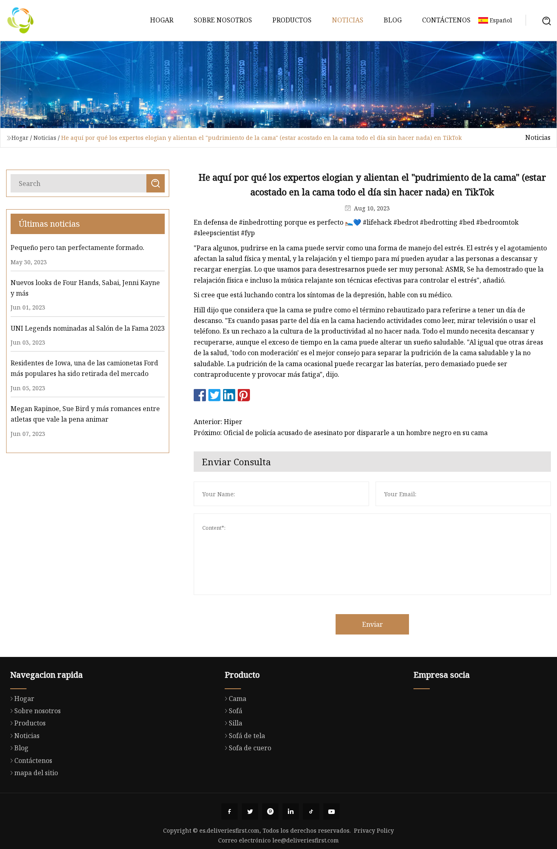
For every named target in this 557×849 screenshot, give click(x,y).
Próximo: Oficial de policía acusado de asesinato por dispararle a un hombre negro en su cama (341, 432)
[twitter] (250, 811)
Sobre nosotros (223, 19)
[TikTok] (311, 811)
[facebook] (229, 811)
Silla (235, 723)
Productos (292, 19)
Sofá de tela (247, 735)
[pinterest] (270, 811)
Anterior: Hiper (218, 421)
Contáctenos (446, 19)
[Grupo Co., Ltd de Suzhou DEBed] (20, 20)
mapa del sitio (36, 772)
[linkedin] (291, 811)
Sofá (235, 710)
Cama (237, 698)
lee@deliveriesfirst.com (305, 840)
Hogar (161, 19)
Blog (393, 19)
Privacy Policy (374, 830)
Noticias (347, 19)
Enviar (372, 624)
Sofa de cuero (250, 747)
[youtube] (331, 811)
